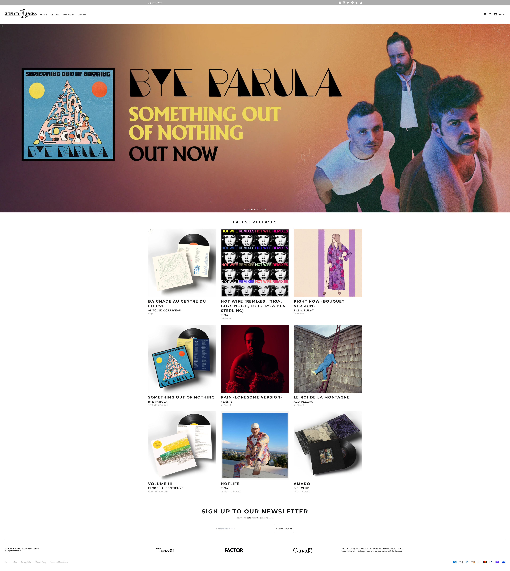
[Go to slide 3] (251, 209)
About (82, 14)
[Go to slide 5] (258, 209)
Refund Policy (41, 562)
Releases (69, 14)
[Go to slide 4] (255, 209)
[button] (490, 14)
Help (15, 562)
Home (43, 14)
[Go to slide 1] (245, 209)
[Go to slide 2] (248, 209)
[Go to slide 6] (261, 209)
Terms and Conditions (59, 562)
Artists (55, 14)
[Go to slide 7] (264, 209)
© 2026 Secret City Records (22, 549)
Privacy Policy (26, 562)
